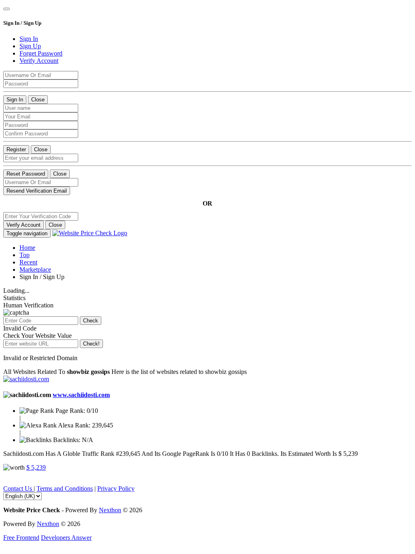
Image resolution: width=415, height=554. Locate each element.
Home (27, 247)
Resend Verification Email (36, 191)
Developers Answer (66, 537)
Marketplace (35, 269)
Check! (91, 344)
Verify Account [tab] (38, 60)
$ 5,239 (36, 467)
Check (90, 321)
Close (38, 100)
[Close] (6, 9)
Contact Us (18, 488)
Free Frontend (21, 537)
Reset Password (25, 174)
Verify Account (23, 225)
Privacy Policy (116, 488)
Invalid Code (19, 328)
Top (24, 254)
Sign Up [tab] (30, 46)
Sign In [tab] (28, 38)
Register (16, 149)
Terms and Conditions (64, 488)
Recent (28, 262)
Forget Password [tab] (40, 53)
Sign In (14, 100)
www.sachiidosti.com (81, 394)
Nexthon (110, 510)
